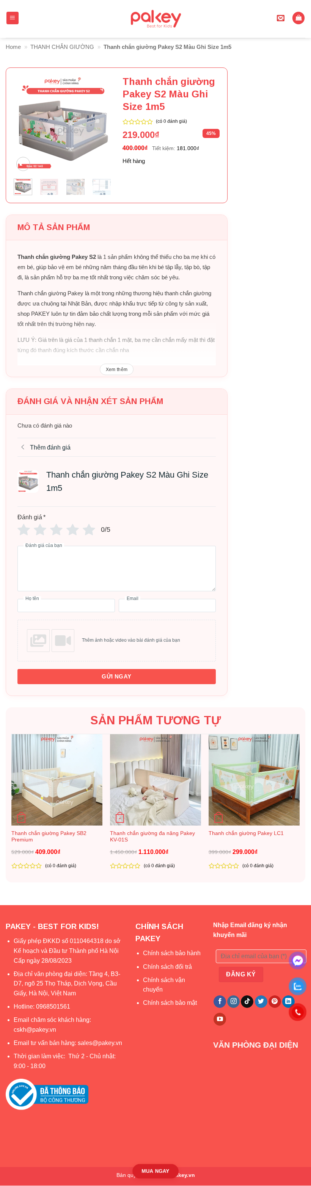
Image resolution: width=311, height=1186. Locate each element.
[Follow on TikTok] (247, 1001)
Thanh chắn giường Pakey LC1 (246, 833)
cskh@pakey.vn (35, 1029)
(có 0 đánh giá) (171, 121)
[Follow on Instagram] (233, 1001)
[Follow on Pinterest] (275, 1001)
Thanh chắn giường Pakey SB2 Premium (48, 836)
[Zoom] (23, 164)
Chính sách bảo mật (170, 1003)
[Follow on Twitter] (261, 1001)
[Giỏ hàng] (298, 18)
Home (13, 47)
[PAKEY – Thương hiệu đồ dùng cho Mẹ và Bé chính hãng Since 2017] (155, 19)
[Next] (99, 124)
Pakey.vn (183, 1175)
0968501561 (53, 1006)
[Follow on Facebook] (220, 1001)
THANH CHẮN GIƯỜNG (62, 47)
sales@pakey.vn (101, 1043)
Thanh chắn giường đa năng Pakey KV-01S (152, 836)
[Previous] (25, 124)
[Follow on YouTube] (220, 1019)
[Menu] (12, 18)
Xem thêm (117, 369)
